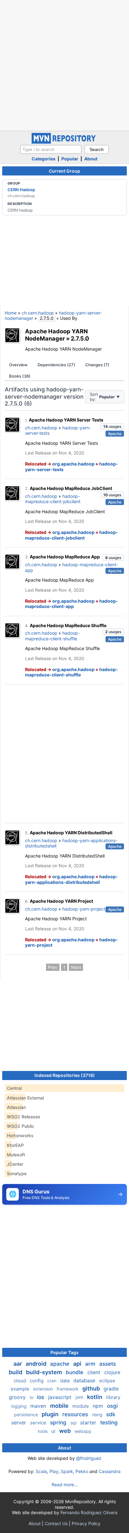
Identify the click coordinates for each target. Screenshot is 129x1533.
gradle (111, 1388)
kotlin (95, 1397)
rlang (98, 1414)
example (21, 1389)
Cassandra (110, 1471)
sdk (110, 1414)
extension (43, 1388)
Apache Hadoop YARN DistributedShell (71, 832)
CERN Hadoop (21, 189)
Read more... (65, 1484)
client (94, 1372)
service (39, 1423)
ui (54, 1431)
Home (11, 312)
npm (99, 1406)
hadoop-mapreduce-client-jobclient (52, 498)
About (90, 158)
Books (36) (19, 376)
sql (74, 1422)
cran (52, 1380)
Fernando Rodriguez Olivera (88, 1512)
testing (109, 1422)
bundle (75, 1372)
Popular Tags (64, 1352)
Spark (67, 1471)
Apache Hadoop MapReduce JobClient (71, 488)
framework (68, 1388)
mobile (60, 1405)
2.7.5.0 (80, 338)
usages (112, 426)
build (16, 1372)
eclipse (107, 1381)
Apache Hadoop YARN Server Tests (66, 419)
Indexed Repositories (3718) (64, 1075)
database (85, 1380)
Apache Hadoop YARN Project (61, 901)
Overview (18, 364)
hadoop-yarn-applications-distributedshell (71, 879)
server (19, 1422)
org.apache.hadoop (73, 463)
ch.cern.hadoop (38, 312)
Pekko (81, 1471)
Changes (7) (97, 364)
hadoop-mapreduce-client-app (71, 603)
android (37, 1363)
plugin (51, 1414)
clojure (112, 1372)
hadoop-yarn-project (83, 909)
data (65, 1381)
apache (60, 1364)
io (32, 1397)
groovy (18, 1397)
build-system (44, 1372)
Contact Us (56, 1523)
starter (89, 1422)
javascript (60, 1397)
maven (39, 1406)
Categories (43, 158)
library (113, 1397)
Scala (41, 1471)
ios (41, 1397)
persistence (26, 1414)
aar (18, 1363)
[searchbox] (50, 149)
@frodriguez (88, 1458)
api (78, 1363)
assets (107, 1364)
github (91, 1388)
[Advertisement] (64, 64)
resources (76, 1414)
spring (59, 1422)
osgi (112, 1406)
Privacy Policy (86, 1523)
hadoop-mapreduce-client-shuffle (52, 635)
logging (19, 1406)
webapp (83, 1431)
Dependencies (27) (56, 364)
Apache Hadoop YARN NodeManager (56, 335)
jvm (80, 1397)
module (81, 1406)
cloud (20, 1381)
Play (53, 1471)
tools (43, 1431)
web (65, 1431)
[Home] (64, 142)
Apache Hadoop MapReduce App (65, 556)
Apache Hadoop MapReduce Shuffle (68, 625)
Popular (69, 158)
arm (91, 1364)
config (37, 1381)
